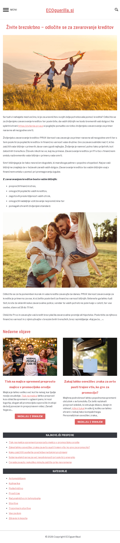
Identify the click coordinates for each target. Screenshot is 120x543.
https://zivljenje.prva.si (30, 126)
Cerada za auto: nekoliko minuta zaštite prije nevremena (40, 462)
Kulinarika (14, 483)
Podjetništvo (16, 488)
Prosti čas (14, 493)
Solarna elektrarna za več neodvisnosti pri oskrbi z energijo (42, 457)
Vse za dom (15, 513)
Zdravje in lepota (18, 518)
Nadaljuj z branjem (30, 416)
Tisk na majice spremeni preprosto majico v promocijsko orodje (44, 442)
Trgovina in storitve (20, 508)
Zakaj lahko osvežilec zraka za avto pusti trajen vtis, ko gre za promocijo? (90, 387)
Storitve (13, 503)
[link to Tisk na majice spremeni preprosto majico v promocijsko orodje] (30, 357)
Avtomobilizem (17, 478)
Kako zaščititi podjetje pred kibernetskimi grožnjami (38, 452)
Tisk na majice (29, 395)
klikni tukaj (78, 408)
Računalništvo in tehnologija (25, 498)
